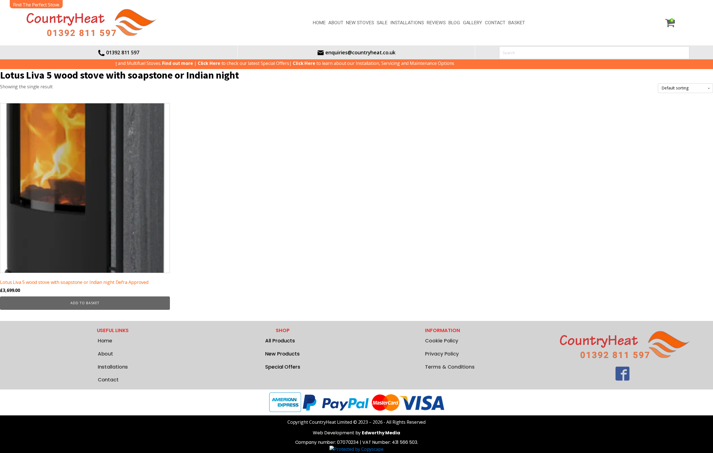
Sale (382, 22)
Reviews (436, 22)
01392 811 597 (122, 52)
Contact (495, 22)
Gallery (472, 22)
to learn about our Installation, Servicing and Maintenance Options (362, 63)
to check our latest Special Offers (232, 63)
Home (319, 22)
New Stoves (360, 22)
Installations (407, 22)
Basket (516, 22)
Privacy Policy (442, 353)
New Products (282, 353)
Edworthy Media (381, 433)
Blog (454, 22)
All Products (280, 340)
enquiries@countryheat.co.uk (360, 52)
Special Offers (282, 366)
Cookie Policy (441, 340)
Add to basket (84, 303)
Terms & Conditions (449, 366)
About (335, 22)
